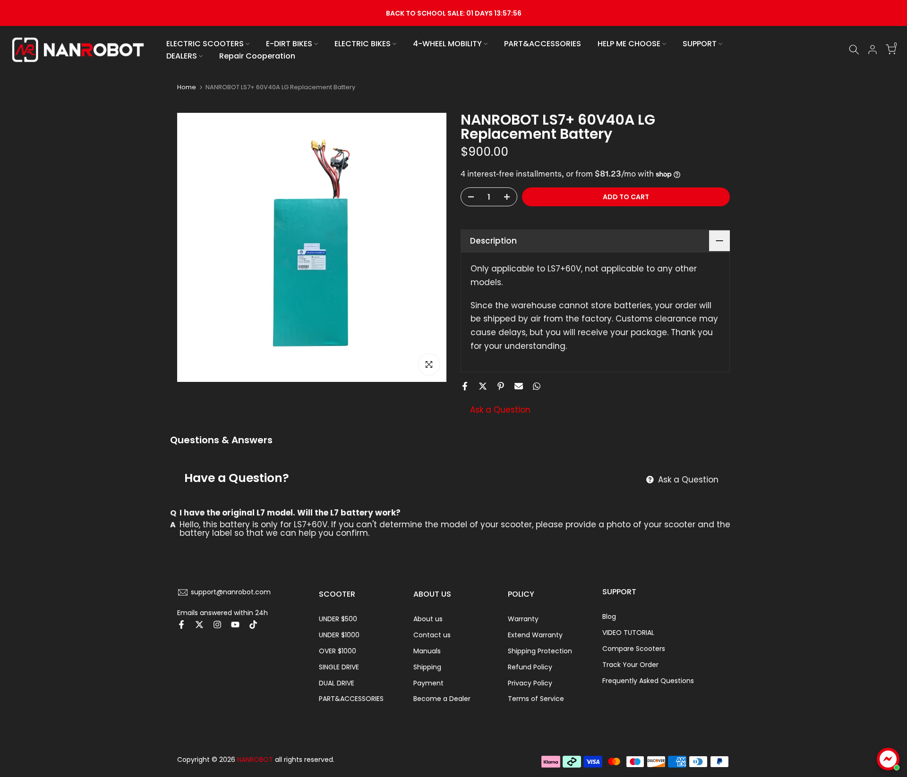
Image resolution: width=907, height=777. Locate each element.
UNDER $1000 (339, 635)
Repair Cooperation (257, 56)
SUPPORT (700, 43)
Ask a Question (500, 409)
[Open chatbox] (888, 759)
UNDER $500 (338, 619)
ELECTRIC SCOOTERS (205, 43)
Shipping (427, 667)
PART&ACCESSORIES (542, 43)
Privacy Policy (530, 683)
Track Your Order (630, 664)
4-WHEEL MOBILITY (447, 43)
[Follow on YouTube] (235, 624)
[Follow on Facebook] (181, 624)
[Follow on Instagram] (217, 624)
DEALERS (181, 56)
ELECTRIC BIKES (362, 43)
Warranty (523, 619)
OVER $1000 (337, 651)
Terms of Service (536, 698)
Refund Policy (530, 667)
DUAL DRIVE (336, 683)
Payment (428, 683)
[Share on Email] (518, 386)
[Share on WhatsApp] (536, 386)
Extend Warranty (535, 635)
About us (428, 619)
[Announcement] (453, 13)
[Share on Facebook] (465, 386)
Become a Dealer (442, 698)
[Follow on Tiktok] (253, 624)
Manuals (427, 651)
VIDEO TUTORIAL (628, 632)
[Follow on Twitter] (199, 624)
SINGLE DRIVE (339, 667)
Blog (609, 616)
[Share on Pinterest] (500, 386)
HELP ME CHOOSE (629, 43)
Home (186, 87)
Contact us (432, 635)
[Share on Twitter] (483, 386)
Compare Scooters (633, 648)
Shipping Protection (540, 651)
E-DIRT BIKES (289, 43)
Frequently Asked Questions (648, 680)
